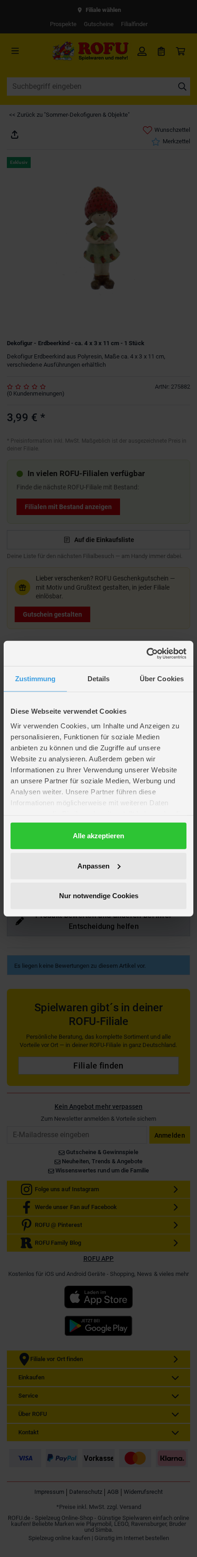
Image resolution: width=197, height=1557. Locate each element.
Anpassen (93, 865)
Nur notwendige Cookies (98, 896)
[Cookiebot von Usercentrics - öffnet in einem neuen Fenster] (146, 653)
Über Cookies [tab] (162, 679)
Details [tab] (99, 679)
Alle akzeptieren (98, 836)
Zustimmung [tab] (35, 679)
